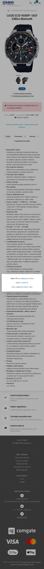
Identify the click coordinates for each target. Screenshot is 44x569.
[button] (40, 272)
